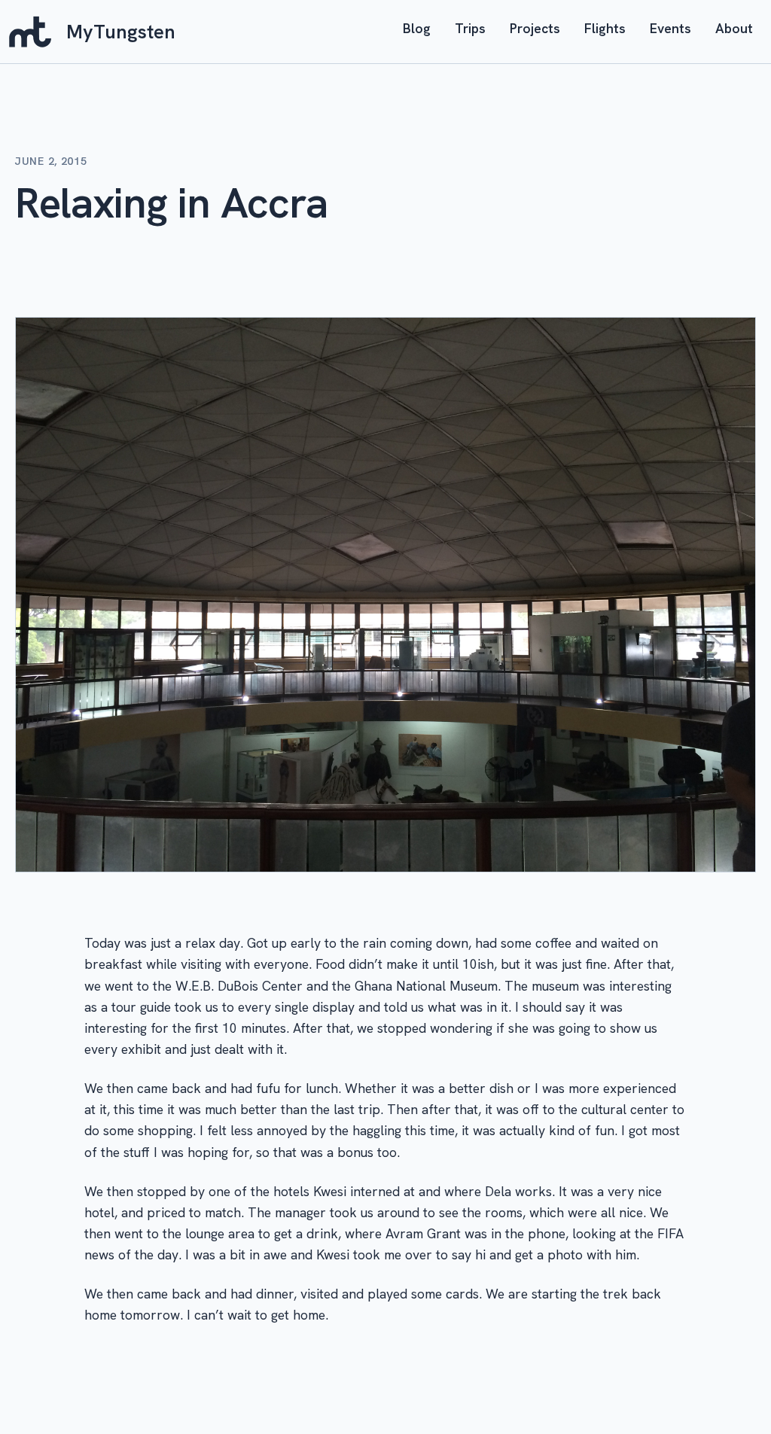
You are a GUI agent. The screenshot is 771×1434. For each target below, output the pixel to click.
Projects (535, 28)
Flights (605, 28)
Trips (470, 28)
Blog (417, 28)
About (734, 28)
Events (670, 28)
